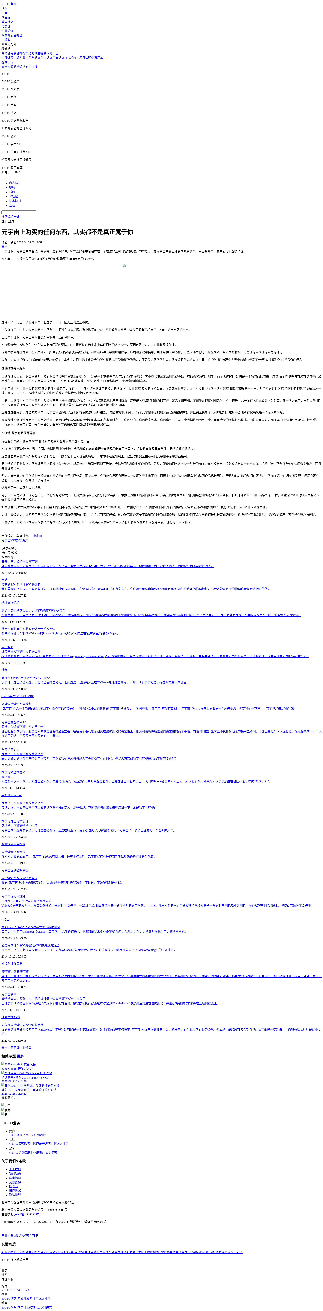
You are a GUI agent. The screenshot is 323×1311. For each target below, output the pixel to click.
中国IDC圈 (189, 1252)
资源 (10, 66)
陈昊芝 (17, 963)
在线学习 (7, 62)
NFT (13, 540)
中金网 (37, 536)
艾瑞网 (88, 1252)
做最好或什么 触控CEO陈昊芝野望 (30, 945)
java (15, 749)
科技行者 (67, 1252)
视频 (12, 187)
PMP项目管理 (82, 57)
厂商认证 (58, 57)
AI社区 (13, 196)
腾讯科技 (19, 1252)
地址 (4, 602)
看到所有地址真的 (20, 584)
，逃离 (14, 971)
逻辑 (16, 602)
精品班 (5, 17)
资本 (13, 994)
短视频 (32, 53)
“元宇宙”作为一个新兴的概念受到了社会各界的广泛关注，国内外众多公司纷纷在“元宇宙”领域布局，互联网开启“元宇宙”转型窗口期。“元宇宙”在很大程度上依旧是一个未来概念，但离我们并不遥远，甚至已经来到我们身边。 (150, 708)
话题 (12, 192)
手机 (4, 795)
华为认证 (47, 57)
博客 (4, 8)
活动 (12, 205)
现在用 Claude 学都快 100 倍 (25, 678)
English (13, 1186)
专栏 (28, 66)
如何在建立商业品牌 (22, 1025)
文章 (4, 66)
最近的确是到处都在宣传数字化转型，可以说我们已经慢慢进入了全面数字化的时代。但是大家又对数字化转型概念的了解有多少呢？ (89, 758)
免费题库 (97, 57)
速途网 (109, 1252)
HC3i (31, 1134)
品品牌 (14, 1047)
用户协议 (15, 1190)
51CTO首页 (9, 4)
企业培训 (7, 31)
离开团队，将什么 (19, 561)
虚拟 (10, 602)
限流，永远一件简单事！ (23, 726)
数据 (10, 1017)
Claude (5, 696)
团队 (4, 580)
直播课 (41, 53)
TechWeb (78, 1252)
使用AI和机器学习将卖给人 (28, 629)
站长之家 (99, 1252)
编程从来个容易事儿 (20, 651)
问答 (16, 66)
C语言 (5, 919)
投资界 (217, 1252)
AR (24, 722)
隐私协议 (15, 1194)
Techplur (40, 1134)
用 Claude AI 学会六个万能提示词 (30, 927)
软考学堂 (52, 53)
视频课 (5, 53)
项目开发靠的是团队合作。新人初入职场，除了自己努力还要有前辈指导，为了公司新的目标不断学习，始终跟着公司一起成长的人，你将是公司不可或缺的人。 (107, 566)
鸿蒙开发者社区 (11, 35)
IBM (22, 896)
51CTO (13, 1134)
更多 (20, 1056)
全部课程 (7, 57)
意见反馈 (15, 1182)
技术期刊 (15, 201)
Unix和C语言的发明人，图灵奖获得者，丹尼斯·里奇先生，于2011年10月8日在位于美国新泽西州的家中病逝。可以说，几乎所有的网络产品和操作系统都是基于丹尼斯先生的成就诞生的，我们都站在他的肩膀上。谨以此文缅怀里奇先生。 (157, 905)
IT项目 (23, 821)
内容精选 (15, 183)
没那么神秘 (16, 704)
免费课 (5, 26)
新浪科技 (7, 1252)
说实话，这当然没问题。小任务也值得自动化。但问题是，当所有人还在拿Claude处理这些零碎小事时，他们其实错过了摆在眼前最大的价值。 (95, 682)
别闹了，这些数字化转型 (22, 754)
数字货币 (25, 870)
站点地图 (15, 1178)
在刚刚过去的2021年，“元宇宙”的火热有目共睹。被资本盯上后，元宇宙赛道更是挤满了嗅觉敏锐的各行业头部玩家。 (79, 856)
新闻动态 (15, 1173)
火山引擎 (237, 1252)
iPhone (11, 795)
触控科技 (7, 963)
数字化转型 (8, 772)
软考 (26, 57)
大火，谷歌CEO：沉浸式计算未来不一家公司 (43, 998)
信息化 (14, 821)
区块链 (5, 844)
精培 (27, 1152)
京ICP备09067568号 (27, 1214)
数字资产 (22, 540)
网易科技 (31, 1252)
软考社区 (7, 22)
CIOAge (23, 1134)
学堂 (4, 13)
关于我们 (15, 1169)
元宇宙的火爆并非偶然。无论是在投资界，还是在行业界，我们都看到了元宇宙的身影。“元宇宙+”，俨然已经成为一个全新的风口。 (88, 830)
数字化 (5, 821)
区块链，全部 (19, 825)
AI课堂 (6, 39)
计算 (4, 1017)
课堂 (22, 66)
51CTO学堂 (16, 1152)
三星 (19, 795)
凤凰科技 (43, 1252)
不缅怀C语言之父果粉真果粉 (26, 901)
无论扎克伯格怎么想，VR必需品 (33, 610)
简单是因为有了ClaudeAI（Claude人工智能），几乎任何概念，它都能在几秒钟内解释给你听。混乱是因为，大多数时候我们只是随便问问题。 (94, 931)
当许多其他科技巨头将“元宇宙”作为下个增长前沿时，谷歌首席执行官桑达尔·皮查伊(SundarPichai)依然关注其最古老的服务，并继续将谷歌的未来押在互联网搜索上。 (110, 1003)
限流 (4, 749)
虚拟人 (14, 896)
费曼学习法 (17, 696)
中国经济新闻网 (124, 1252)
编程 (4, 670)
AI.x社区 (62, 1143)
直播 (34, 66)
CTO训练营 (49, 1152)
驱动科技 (55, 1252)
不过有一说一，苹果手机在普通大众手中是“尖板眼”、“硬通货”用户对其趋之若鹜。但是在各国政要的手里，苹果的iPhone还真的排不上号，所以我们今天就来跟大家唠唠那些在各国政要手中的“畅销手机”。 (136, 781)
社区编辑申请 (10, 216)
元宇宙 (5, 540)
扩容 (10, 749)
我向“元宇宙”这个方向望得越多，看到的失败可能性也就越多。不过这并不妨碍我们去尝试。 (62, 882)
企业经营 (25, 1047)
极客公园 (159, 1252)
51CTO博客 (16, 1143)
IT (17, 772)
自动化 (29, 696)
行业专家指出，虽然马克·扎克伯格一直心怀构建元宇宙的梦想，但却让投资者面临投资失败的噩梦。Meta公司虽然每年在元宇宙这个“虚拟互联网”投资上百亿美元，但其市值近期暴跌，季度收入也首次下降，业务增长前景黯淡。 (151, 615)
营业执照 (7, 1235)
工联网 (148, 1252)
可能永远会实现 (19, 878)
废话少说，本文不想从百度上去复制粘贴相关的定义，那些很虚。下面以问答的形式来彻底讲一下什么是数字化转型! (78, 807)
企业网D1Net (204, 1252)
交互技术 (16, 722)
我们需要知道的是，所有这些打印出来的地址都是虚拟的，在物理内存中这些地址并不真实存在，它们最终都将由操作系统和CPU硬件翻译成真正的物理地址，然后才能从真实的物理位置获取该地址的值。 (136, 589)
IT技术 (68, 57)
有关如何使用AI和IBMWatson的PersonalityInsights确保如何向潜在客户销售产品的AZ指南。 (60, 633)
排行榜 (23, 53)
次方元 (226, 1252)
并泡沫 (13, 852)
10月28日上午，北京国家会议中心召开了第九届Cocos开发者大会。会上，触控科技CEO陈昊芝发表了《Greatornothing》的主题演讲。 (89, 950)
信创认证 (35, 57)
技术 (22, 772)
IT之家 (139, 1252)
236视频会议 (173, 1252)
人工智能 (7, 647)
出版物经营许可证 (26, 1235)
